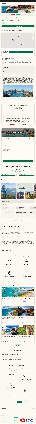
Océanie (7, 30)
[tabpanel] (18, 86)
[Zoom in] (33, 37)
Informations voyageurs (5, 420)
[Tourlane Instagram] (30, 408)
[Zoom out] (33, 39)
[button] (4, 3)
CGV (2, 418)
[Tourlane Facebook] (28, 408)
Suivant (18, 160)
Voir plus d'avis (18, 219)
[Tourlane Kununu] (33, 408)
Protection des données (5, 417)
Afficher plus (4, 63)
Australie (10, 30)
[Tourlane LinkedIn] (32, 408)
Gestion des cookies (5, 421)
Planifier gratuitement (18, 26)
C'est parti (19, 401)
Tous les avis (4, 204)
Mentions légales (4, 415)
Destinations (3, 30)
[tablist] (18, 72)
